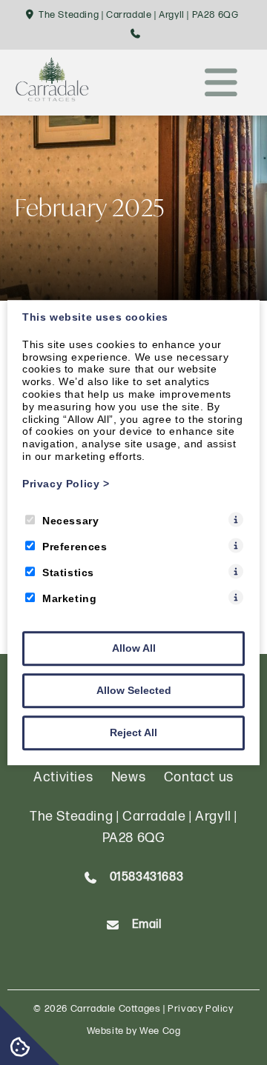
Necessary (70, 521)
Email (147, 925)
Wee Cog (159, 1031)
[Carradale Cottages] (52, 97)
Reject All (133, 732)
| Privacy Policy (198, 1009)
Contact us (199, 777)
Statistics (68, 572)
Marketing (69, 598)
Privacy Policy (66, 484)
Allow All (134, 648)
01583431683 (147, 877)
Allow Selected (133, 690)
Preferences (75, 546)
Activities (63, 777)
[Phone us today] (135, 34)
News (128, 777)
